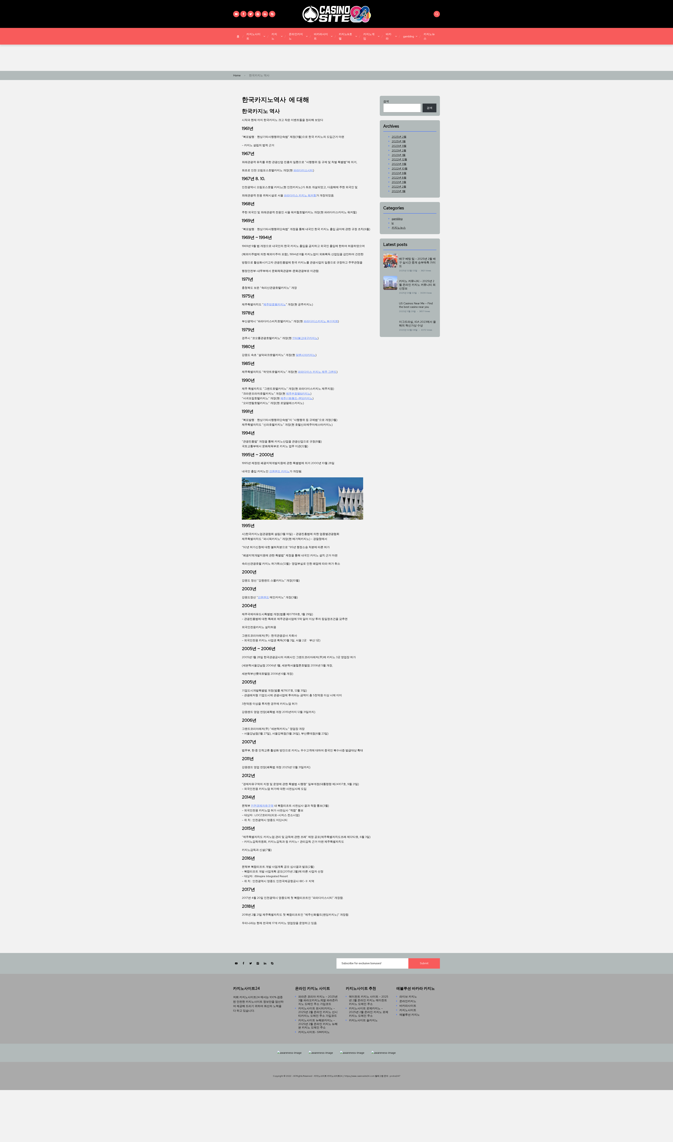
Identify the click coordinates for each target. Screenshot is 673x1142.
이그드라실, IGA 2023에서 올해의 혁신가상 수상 (417, 323)
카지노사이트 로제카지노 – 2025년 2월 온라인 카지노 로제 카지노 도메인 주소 (368, 1012)
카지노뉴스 (429, 36)
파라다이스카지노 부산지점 (321, 321)
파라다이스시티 (303, 170)
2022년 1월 (399, 191)
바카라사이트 (321, 36)
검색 (386, 101)
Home (237, 75)
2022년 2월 (399, 186)
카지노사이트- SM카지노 (314, 1032)
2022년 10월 (399, 168)
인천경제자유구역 (262, 805)
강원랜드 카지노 (279, 471)
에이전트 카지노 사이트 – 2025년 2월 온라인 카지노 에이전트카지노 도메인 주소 (368, 1000)
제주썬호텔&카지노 (298, 393)
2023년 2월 (399, 150)
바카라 (388, 36)
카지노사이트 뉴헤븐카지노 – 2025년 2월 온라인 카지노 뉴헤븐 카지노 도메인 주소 (318, 1024)
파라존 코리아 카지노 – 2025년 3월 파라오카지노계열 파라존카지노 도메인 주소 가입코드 (318, 1000)
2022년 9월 (399, 173)
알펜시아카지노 (305, 355)
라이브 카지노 (408, 996)
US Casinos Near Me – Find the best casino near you (416, 305)
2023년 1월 (399, 155)
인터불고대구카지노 (305, 338)
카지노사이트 (253, 36)
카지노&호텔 (345, 36)
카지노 (274, 36)
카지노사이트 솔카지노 (363, 1020)
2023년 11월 (399, 146)
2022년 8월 (399, 178)
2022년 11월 (399, 164)
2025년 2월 (399, 137)
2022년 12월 (399, 159)
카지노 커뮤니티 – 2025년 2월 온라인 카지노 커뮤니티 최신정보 (417, 284)
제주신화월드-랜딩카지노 (296, 398)
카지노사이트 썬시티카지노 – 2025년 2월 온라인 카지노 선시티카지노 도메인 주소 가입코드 (318, 1012)
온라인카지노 (296, 36)
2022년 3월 (399, 182)
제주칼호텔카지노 (274, 304)
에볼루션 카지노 (409, 1015)
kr (393, 223)
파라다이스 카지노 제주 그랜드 (317, 372)
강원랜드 (263, 597)
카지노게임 (369, 36)
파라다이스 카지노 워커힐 (300, 195)
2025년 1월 (399, 141)
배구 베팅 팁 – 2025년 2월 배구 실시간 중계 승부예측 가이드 (417, 262)
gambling (408, 36)
